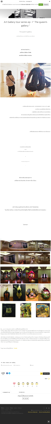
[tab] (6, 392)
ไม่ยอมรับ (46, 4)
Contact (6, 409)
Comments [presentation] (6, 392)
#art (10, 362)
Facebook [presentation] (22, 393)
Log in (26, 398)
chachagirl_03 (29, 1)
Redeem (20, 407)
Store (9, 1)
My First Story (22, 1)
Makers (4, 1)
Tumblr (15, 348)
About (2, 409)
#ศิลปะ (4, 362)
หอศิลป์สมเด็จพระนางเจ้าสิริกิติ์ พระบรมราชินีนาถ (25, 36)
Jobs (10, 409)
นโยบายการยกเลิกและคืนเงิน (44, 412)
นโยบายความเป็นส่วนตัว (25, 4)
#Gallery (13, 362)
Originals (7, 407)
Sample (15, 407)
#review (7, 362)
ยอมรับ (40, 4)
